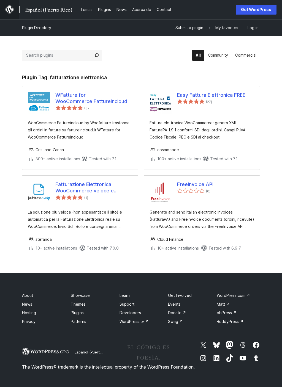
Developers (130, 312)
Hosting (29, 312)
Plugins (77, 312)
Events (174, 304)
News (27, 304)
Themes (78, 304)
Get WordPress (256, 9)
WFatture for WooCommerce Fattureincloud (91, 98)
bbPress (227, 312)
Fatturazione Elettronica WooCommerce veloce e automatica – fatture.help (84, 187)
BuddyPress (230, 321)
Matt (223, 304)
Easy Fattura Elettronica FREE (211, 95)
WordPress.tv (134, 321)
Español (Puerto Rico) (93, 352)
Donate (177, 312)
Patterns (78, 321)
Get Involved (180, 295)
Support (127, 304)
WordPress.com (233, 295)
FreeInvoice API (195, 184)
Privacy (29, 321)
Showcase (80, 295)
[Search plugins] (96, 55)
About (27, 295)
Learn (125, 295)
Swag (175, 321)
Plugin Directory (36, 27)
